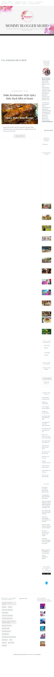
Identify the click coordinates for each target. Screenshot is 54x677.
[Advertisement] (27, 47)
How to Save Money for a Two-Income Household (46, 436)
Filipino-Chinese (7, 615)
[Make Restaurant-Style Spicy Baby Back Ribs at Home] (19, 123)
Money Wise (5, 628)
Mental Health (7, 625)
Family (30, 2)
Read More (21, 136)
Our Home (38, 2)
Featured (5, 612)
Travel (24, 3)
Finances (18, 3)
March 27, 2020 (19, 101)
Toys (11, 3)
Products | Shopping (9, 637)
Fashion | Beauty (35, 3)
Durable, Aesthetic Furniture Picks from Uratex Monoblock (46, 526)
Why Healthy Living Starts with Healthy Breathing (46, 512)
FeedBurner (46, 383)
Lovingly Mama (45, 102)
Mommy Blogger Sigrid (27, 25)
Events (4, 607)
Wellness (4, 3)
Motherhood (6, 631)
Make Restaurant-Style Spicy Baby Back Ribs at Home (19, 96)
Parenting (5, 634)
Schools (5, 639)
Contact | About (6, 2)
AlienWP (39, 654)
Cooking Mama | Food (20, 91)
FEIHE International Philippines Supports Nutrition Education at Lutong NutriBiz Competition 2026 (46, 504)
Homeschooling (20, 2)
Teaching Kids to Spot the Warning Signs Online (46, 497)
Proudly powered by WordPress (20, 654)
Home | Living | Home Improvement (8, 622)
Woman (4, 645)
